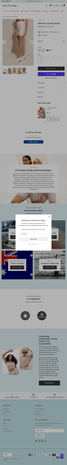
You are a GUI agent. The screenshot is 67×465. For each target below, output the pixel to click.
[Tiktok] (37, 244)
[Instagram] (32, 244)
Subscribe (33, 239)
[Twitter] (30, 244)
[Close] (49, 216)
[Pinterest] (34, 244)
